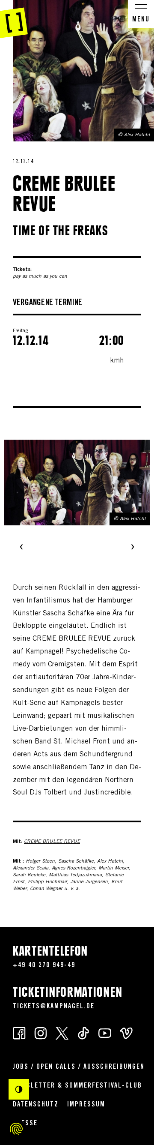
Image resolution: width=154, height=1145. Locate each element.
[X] (62, 1032)
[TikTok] (83, 1032)
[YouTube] (104, 1032)
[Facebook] (19, 1032)
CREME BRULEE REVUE (52, 841)
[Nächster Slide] (132, 547)
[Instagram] (40, 1032)
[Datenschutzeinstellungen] (16, 1129)
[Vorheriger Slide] (21, 547)
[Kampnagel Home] (14, 19)
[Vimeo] (126, 1032)
